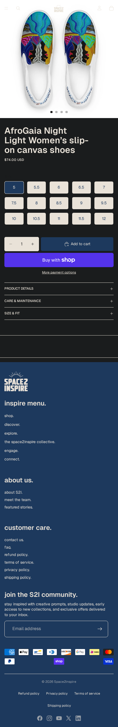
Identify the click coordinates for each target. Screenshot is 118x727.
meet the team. (17, 499)
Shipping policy (59, 705)
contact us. (14, 539)
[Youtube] (59, 718)
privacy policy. (17, 569)
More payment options (59, 272)
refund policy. (16, 554)
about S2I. (13, 492)
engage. (11, 450)
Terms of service (87, 693)
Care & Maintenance (22, 301)
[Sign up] (100, 628)
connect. (12, 459)
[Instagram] (49, 718)
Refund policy (28, 693)
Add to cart (80, 243)
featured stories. (18, 507)
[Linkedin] (78, 718)
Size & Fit (12, 313)
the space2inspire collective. (29, 441)
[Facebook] (39, 718)
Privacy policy (57, 693)
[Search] (18, 8)
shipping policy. (17, 577)
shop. (9, 415)
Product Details (18, 288)
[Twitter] (68, 718)
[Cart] (111, 8)
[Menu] (6, 8)
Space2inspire (65, 682)
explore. (11, 432)
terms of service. (19, 562)
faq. (7, 547)
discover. (12, 424)
